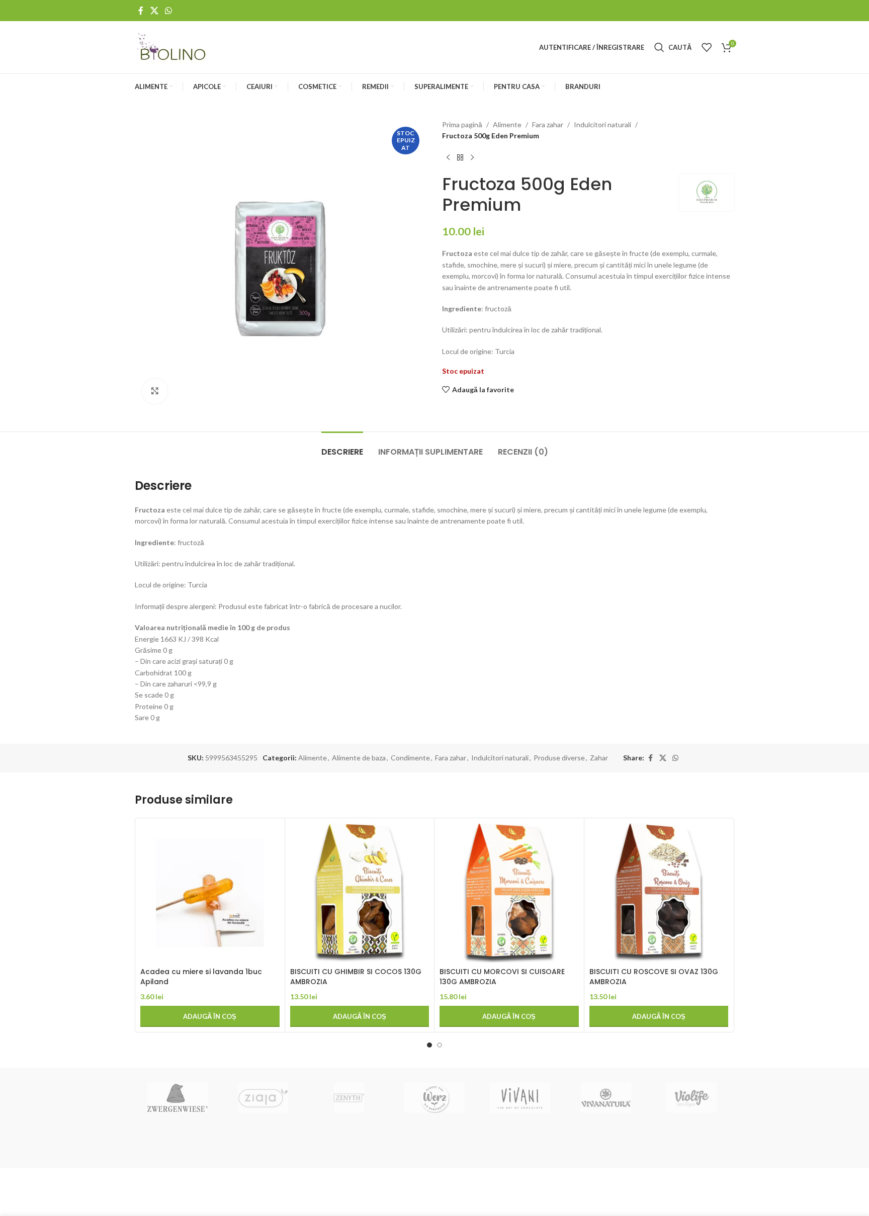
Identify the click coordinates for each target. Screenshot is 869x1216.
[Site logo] (172, 46)
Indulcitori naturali (602, 124)
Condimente (410, 757)
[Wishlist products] (707, 47)
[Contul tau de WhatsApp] (168, 10)
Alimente (507, 124)
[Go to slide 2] (439, 1045)
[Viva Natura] (605, 1098)
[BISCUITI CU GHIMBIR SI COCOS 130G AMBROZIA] (359, 893)
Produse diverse (559, 757)
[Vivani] (520, 1098)
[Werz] (434, 1098)
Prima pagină (462, 124)
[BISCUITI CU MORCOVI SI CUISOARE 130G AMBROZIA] (509, 893)
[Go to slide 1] (429, 1045)
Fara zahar (547, 124)
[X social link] (154, 10)
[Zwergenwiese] (177, 1098)
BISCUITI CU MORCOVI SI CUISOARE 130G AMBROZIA (502, 977)
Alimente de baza (359, 757)
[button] (210, 1016)
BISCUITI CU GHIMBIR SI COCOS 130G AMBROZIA (355, 977)
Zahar (599, 757)
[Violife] (691, 1098)
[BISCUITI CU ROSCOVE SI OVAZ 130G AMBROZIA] (659, 893)
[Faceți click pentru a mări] (154, 391)
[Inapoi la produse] (460, 158)
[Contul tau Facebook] (141, 10)
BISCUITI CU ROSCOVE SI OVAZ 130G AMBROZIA (653, 977)
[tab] (342, 446)
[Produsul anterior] (448, 158)
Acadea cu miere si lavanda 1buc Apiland (201, 977)
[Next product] (472, 158)
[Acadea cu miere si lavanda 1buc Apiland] (210, 893)
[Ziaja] (263, 1098)
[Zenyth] (349, 1098)
